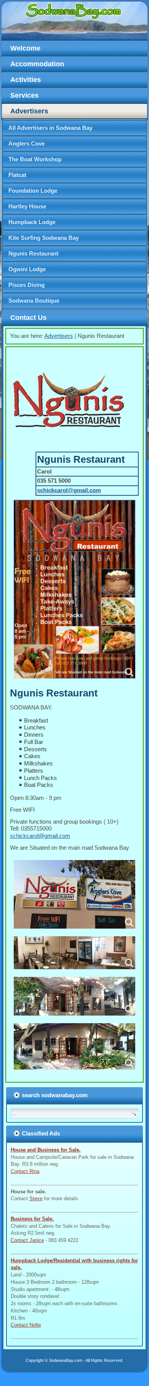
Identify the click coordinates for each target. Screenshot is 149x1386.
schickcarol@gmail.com (69, 490)
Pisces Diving (26, 285)
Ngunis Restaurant (33, 253)
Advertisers (29, 111)
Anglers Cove (26, 143)
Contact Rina (25, 1171)
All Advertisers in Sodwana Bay (50, 128)
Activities (25, 80)
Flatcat (17, 175)
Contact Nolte (26, 1325)
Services (24, 95)
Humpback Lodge (31, 222)
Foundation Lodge (32, 190)
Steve (35, 1198)
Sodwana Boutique (33, 300)
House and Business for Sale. (46, 1150)
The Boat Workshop (35, 159)
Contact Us (28, 317)
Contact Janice (27, 1240)
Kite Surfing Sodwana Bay (43, 237)
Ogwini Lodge (27, 269)
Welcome (25, 48)
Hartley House (27, 206)
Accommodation (37, 64)
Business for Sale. (32, 1219)
